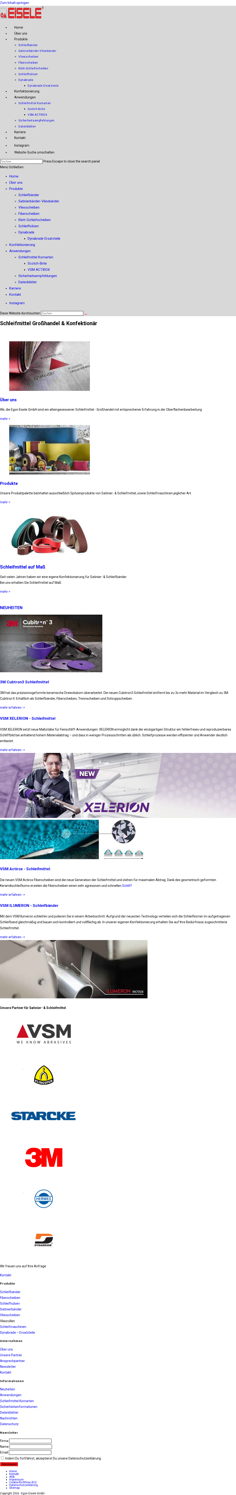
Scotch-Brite (37, 263)
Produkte (16, 189)
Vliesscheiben (28, 207)
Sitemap (14, 1487)
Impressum (16, 1479)
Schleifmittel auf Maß (22, 567)
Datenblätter (27, 282)
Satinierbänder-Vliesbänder (38, 201)
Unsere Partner (11, 1355)
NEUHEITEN (11, 607)
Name (4, 1446)
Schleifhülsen (28, 226)
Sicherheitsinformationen (18, 1407)
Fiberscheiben (28, 214)
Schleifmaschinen (13, 1327)
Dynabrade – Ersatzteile (17, 1332)
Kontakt (15, 294)
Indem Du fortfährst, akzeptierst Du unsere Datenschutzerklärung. (53, 1458)
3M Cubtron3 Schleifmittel (24, 682)
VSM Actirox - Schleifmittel (25, 869)
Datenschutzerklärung (23, 1485)
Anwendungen (20, 251)
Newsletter (8, 1366)
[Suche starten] (85, 314)
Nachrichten (9, 1418)
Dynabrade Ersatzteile (44, 238)
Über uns (16, 182)
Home (13, 176)
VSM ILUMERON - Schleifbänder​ (29, 905)
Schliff (127, 886)
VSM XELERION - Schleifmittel (27, 718)
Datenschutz (9, 1424)
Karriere (15, 288)
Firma (4, 1441)
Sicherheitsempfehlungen (37, 276)
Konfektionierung (22, 245)
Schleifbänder (28, 195)
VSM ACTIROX (39, 270)
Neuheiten (7, 1389)
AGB (12, 1476)
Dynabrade (26, 232)
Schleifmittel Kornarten (35, 257)
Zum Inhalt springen (14, 3)
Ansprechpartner (12, 1361)
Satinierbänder (11, 1309)
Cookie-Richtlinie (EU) (23, 1482)
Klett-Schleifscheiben (34, 220)
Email (4, 1452)
